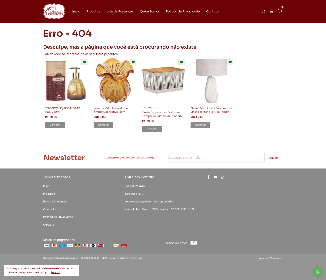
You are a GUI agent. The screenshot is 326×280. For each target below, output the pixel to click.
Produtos (93, 11)
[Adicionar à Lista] (85, 62)
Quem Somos (150, 11)
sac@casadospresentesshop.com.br (149, 201)
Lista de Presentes (119, 11)
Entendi (55, 272)
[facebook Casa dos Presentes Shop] (208, 177)
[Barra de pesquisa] (263, 11)
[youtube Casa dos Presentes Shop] (215, 177)
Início (76, 11)
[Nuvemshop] (271, 258)
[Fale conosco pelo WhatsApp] (318, 272)
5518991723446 (135, 186)
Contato (212, 11)
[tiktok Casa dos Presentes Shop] (223, 177)
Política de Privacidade (183, 11)
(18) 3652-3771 (134, 194)
